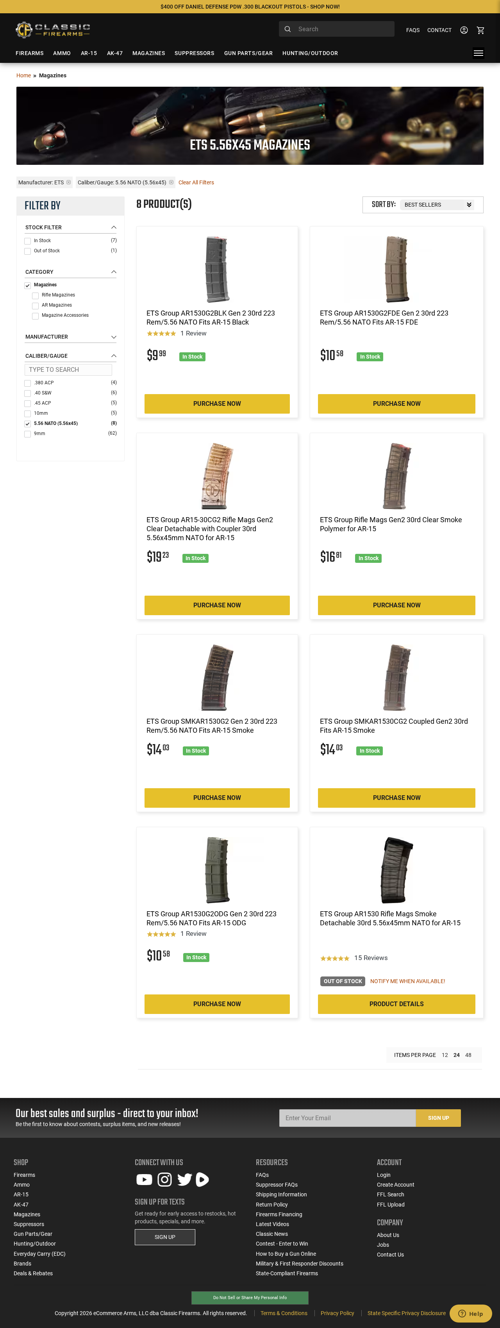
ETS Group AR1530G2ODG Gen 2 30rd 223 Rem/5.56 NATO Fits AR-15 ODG (211, 918)
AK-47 (21, 1204)
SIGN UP (165, 1237)
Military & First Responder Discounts (299, 1263)
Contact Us (390, 1254)
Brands (22, 1263)
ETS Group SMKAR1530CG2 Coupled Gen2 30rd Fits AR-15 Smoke (394, 725)
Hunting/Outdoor (35, 1244)
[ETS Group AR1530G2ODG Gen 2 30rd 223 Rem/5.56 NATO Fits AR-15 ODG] (217, 870)
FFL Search (390, 1194)
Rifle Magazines (58, 295)
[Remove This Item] (68, 182)
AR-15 (21, 1194)
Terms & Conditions (284, 1313)
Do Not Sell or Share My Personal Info (250, 1297)
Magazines (45, 284)
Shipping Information (281, 1194)
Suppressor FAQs (277, 1185)
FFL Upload (391, 1204)
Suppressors (29, 1224)
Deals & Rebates (33, 1273)
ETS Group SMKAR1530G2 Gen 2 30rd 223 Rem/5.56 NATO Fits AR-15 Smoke (211, 725)
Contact (439, 30)
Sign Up (438, 1118)
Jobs (383, 1245)
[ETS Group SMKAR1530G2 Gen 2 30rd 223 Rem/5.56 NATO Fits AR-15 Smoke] (217, 677)
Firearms (24, 1175)
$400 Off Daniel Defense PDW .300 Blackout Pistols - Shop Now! (250, 7)
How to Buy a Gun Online (286, 1254)
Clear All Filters (196, 182)
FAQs (413, 30)
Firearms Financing (279, 1214)
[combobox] (337, 29)
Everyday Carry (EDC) (40, 1254)
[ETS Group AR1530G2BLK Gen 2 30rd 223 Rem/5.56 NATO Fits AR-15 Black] (217, 269)
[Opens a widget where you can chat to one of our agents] (470, 1314)
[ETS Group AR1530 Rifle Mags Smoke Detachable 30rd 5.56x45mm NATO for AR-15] (396, 870)
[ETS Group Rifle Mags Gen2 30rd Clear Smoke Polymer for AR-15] (396, 476)
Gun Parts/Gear (33, 1234)
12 (445, 1055)
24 (457, 1055)
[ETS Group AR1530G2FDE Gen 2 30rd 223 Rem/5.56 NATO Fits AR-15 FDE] (396, 269)
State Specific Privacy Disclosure (407, 1313)
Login (384, 1175)
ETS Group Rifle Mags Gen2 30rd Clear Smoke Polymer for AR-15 (391, 524)
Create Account (395, 1185)
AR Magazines (57, 305)
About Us (388, 1235)
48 (468, 1055)
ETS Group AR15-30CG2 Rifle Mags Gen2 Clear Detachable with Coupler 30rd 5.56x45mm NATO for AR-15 (209, 529)
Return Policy (272, 1204)
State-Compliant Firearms (287, 1273)
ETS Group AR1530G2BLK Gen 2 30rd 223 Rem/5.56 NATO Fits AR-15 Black (210, 317)
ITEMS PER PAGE (415, 1055)
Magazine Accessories (65, 315)
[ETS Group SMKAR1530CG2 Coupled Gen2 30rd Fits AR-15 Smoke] (396, 677)
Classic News (272, 1234)
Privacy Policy (337, 1313)
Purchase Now (217, 403)
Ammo (22, 1185)
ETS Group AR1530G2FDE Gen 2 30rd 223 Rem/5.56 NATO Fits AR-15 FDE (384, 317)
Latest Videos (272, 1224)
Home (23, 75)
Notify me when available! (407, 981)
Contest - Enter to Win (282, 1244)
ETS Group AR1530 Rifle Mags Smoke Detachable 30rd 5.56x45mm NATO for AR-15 (390, 918)
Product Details (397, 1004)
